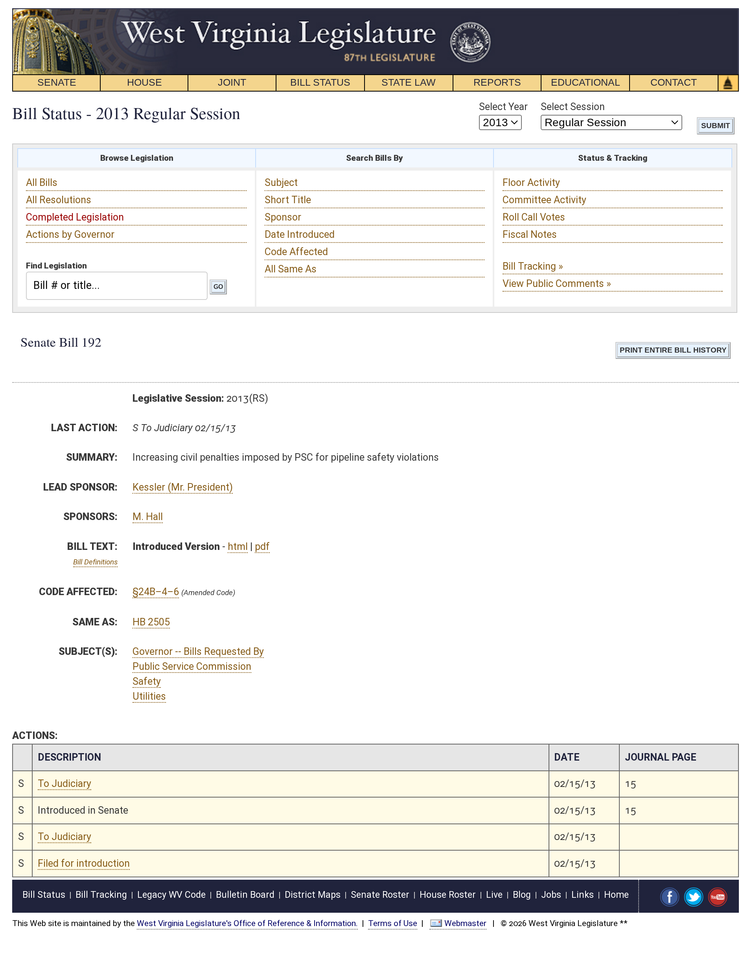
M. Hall (148, 516)
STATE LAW (408, 82)
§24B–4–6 (156, 591)
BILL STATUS (320, 82)
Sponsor (283, 217)
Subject (281, 182)
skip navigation (478, 12)
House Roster (448, 895)
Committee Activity (544, 200)
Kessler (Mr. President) (183, 487)
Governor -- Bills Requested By (198, 651)
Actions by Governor (70, 234)
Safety (147, 681)
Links (582, 895)
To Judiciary (64, 783)
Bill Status (43, 895)
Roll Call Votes (534, 217)
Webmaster (465, 923)
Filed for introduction (84, 863)
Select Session (573, 106)
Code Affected (296, 251)
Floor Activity (531, 182)
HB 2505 (151, 622)
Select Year (503, 106)
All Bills (41, 182)
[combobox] (116, 285)
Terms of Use (392, 923)
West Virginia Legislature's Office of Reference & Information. (247, 923)
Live (494, 895)
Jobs (551, 895)
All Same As (291, 269)
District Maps (313, 895)
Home (616, 895)
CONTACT (673, 82)
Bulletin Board (245, 895)
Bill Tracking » (533, 266)
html (238, 546)
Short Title (288, 200)
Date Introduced (300, 234)
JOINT (232, 82)
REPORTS (497, 82)
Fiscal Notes (530, 234)
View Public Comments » (557, 283)
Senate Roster (380, 895)
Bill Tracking (101, 895)
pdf (262, 546)
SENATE (56, 82)
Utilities (149, 696)
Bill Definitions (95, 561)
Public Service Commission (192, 666)
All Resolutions (58, 200)
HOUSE (144, 82)
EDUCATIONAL (585, 82)
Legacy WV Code (171, 895)
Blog (522, 895)
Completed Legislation (75, 217)
